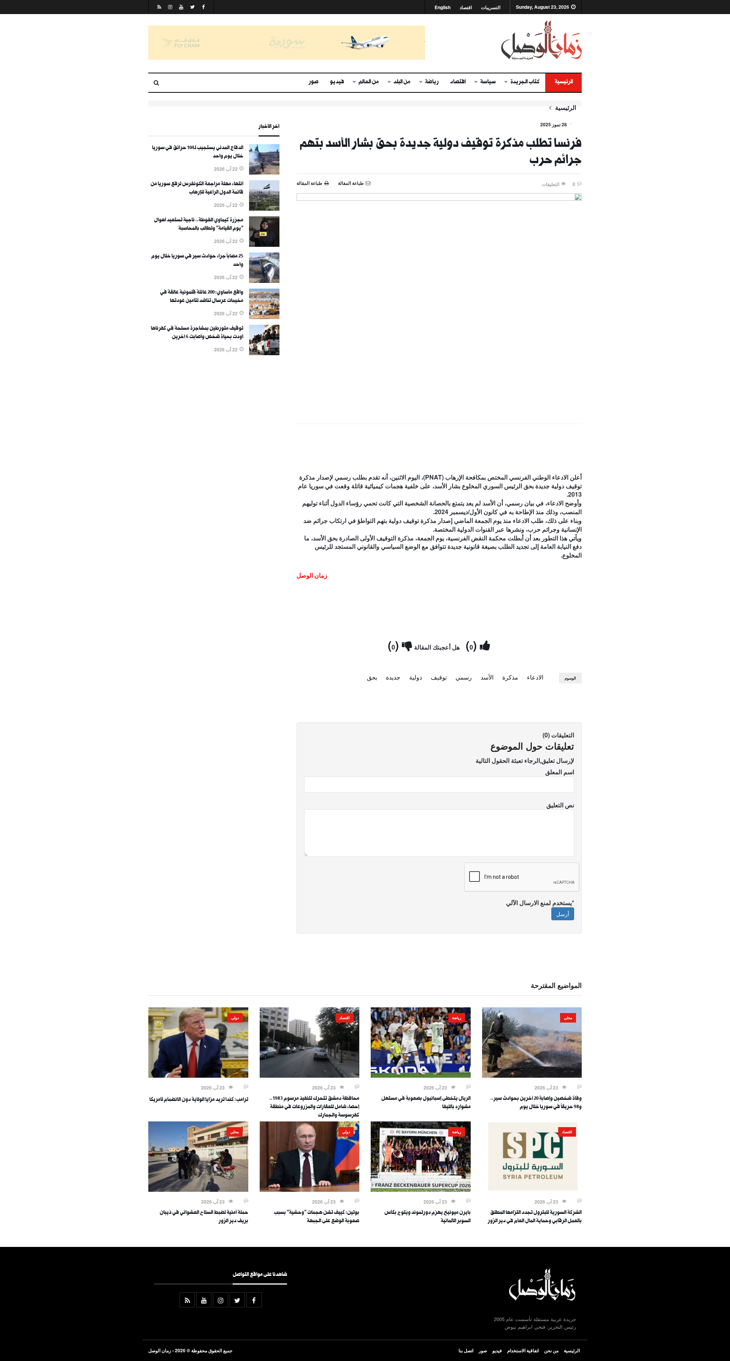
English (443, 7)
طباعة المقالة (309, 182)
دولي (235, 1017)
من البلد (402, 82)
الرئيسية (563, 82)
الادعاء (535, 677)
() (473, 645)
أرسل (562, 914)
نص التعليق (560, 804)
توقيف (439, 677)
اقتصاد (466, 7)
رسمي (463, 677)
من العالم (369, 82)
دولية (415, 677)
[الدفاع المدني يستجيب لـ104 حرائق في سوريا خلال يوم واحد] (264, 172)
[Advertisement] (439, 450)
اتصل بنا (466, 1350)
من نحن (551, 1350)
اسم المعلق (559, 771)
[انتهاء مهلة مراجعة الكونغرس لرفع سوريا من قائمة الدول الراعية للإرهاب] (264, 208)
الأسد (487, 677)
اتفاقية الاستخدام (523, 1350)
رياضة (432, 82)
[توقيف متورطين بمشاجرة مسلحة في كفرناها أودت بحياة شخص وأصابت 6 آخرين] (264, 353)
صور (314, 82)
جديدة (393, 677)
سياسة (488, 82)
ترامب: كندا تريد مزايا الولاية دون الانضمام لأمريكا (198, 1100)
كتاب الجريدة (525, 82)
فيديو (337, 82)
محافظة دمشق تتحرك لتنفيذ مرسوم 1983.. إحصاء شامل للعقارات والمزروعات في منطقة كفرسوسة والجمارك (314, 1107)
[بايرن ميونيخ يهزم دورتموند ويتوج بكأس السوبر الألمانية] (421, 1189)
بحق (372, 677)
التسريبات (490, 7)
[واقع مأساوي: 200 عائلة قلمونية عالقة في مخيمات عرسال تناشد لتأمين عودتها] (264, 317)
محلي (568, 1017)
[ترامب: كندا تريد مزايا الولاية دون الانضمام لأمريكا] (198, 1075)
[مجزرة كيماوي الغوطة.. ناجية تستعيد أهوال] (264, 244)
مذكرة (510, 677)
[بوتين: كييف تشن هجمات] (310, 1189)
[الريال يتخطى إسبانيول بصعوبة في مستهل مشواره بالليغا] (421, 1075)
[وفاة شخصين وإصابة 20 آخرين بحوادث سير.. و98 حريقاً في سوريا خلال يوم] (532, 1075)
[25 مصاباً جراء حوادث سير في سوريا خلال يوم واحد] (264, 280)
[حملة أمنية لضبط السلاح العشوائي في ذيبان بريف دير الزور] (198, 1189)
